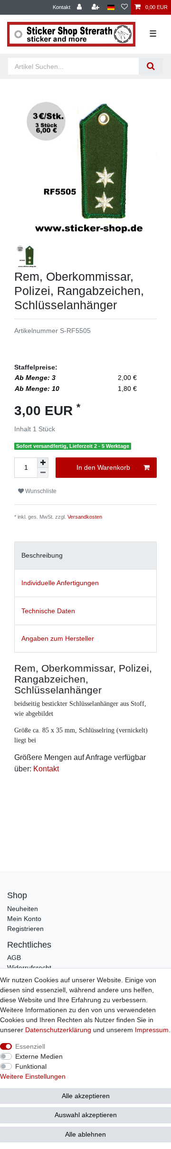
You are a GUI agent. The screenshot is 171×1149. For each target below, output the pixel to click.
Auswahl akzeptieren (86, 1115)
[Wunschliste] (124, 7)
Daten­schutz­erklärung (58, 1030)
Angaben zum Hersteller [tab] (57, 638)
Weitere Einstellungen (33, 1076)
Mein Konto (24, 918)
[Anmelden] (80, 7)
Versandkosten (84, 517)
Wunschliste (40, 491)
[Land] (111, 7)
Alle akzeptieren (86, 1096)
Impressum (152, 1030)
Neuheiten (22, 908)
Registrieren (25, 928)
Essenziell (30, 1046)
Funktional (31, 1066)
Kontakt (61, 7)
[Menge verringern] (42, 473)
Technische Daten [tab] (48, 611)
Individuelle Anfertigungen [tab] (60, 583)
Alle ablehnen (85, 1134)
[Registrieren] (96, 7)
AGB (14, 957)
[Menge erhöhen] (42, 462)
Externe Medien (39, 1056)
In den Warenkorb (103, 467)
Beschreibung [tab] (42, 555)
